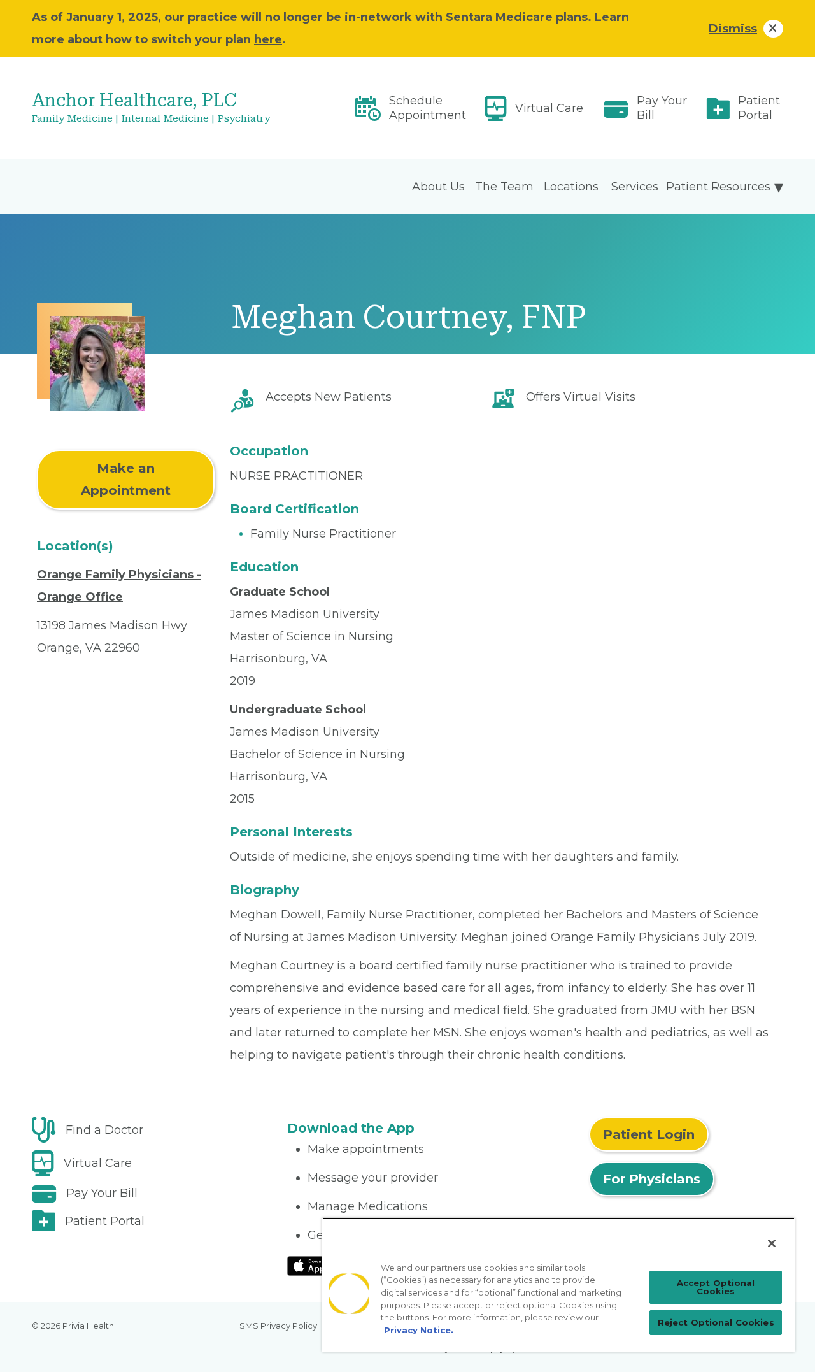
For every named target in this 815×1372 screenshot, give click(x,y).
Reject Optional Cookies (716, 1322)
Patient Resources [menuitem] (718, 187)
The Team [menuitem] (504, 187)
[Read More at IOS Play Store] (320, 1265)
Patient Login (649, 1134)
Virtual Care (549, 108)
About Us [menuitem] (438, 187)
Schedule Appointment (427, 108)
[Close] (772, 1243)
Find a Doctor (104, 1130)
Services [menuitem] (634, 187)
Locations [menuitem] (571, 187)
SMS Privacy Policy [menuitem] (278, 1325)
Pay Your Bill (662, 108)
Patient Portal (759, 108)
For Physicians (651, 1179)
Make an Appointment (126, 479)
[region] (558, 1285)
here (268, 39)
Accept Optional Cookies (716, 1287)
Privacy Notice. (418, 1330)
